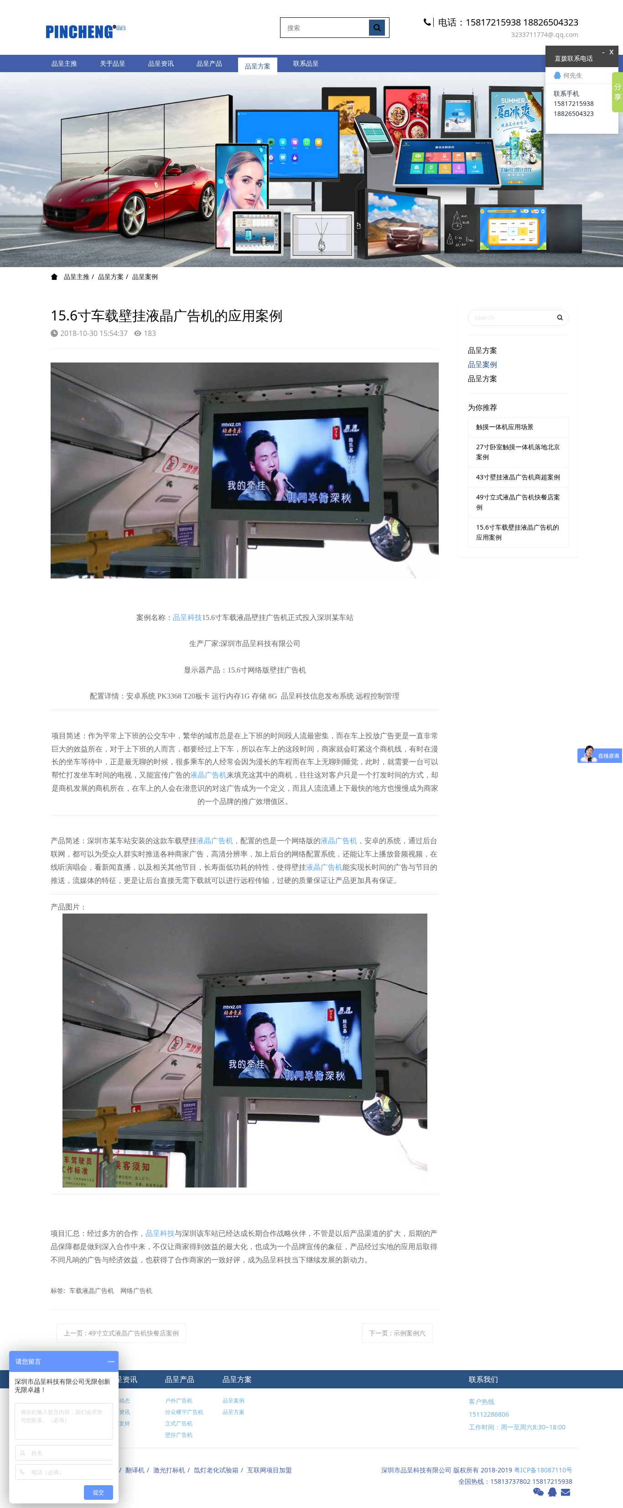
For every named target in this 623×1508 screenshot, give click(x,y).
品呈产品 (209, 63)
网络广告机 (136, 1290)
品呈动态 (119, 1400)
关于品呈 (112, 63)
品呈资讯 (161, 63)
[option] (311, 169)
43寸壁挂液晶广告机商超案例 (518, 477)
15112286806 (489, 1414)
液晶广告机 (208, 775)
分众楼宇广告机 (184, 1412)
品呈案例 (145, 276)
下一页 (397, 1333)
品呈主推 (64, 63)
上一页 (121, 1333)
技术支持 (119, 1423)
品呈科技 (187, 617)
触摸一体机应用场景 (505, 426)
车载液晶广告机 (91, 1290)
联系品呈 (306, 63)
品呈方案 (257, 63)
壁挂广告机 (178, 1435)
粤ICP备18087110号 (543, 1470)
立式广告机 (178, 1423)
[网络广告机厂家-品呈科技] (86, 27)
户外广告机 (178, 1400)
